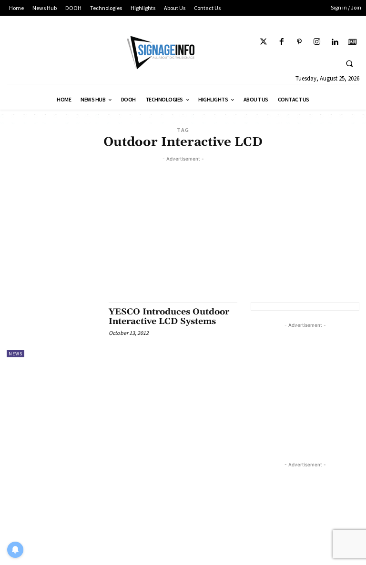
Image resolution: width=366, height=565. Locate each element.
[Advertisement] (183, 230)
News (15, 354)
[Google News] (352, 42)
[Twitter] (263, 42)
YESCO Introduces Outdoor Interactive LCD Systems (169, 316)
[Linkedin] (334, 42)
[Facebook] (281, 42)
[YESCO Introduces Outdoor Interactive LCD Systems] (53, 329)
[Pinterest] (299, 42)
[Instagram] (316, 42)
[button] (349, 63)
